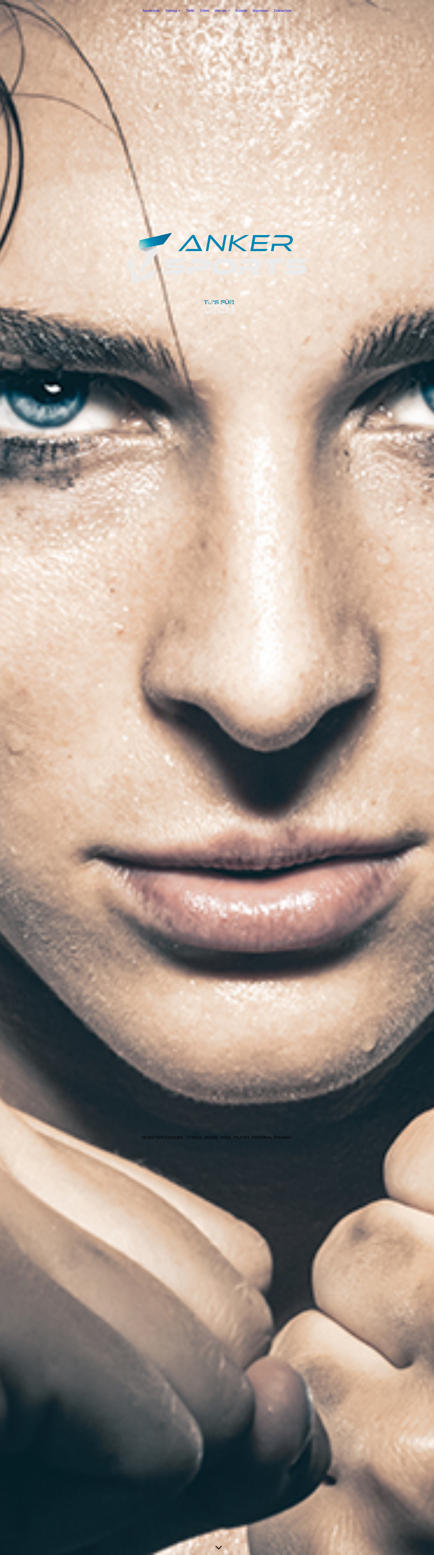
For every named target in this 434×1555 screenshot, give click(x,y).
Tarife (190, 10)
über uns (221, 10)
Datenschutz (283, 10)
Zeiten (204, 10)
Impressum (260, 10)
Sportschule (151, 10)
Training (171, 10)
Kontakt (241, 10)
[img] (217, 777)
